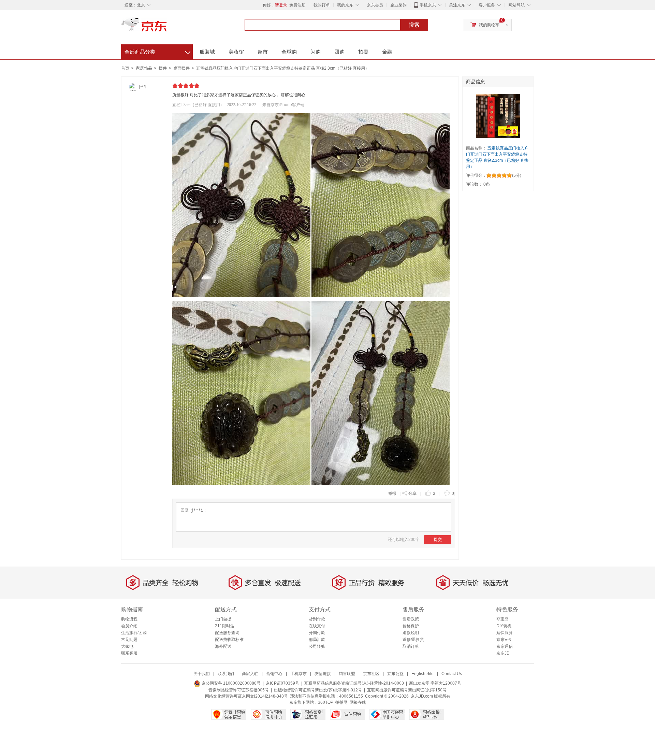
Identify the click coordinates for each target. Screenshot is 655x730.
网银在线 (358, 702)
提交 (438, 539)
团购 (339, 52)
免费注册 (297, 5)
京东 (167, 27)
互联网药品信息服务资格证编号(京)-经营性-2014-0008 (354, 683)
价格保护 (411, 626)
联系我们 (226, 673)
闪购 (315, 52)
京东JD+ (504, 653)
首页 (125, 68)
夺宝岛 (502, 619)
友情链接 (323, 673)
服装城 (207, 52)
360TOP (325, 702)
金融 (387, 52)
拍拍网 (341, 702)
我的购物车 (489, 25)
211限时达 (224, 626)
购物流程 (129, 619)
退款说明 (411, 632)
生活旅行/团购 (134, 632)
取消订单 (411, 646)
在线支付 (317, 626)
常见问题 (129, 639)
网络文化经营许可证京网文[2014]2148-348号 (246, 696)
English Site (422, 673)
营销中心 (274, 673)
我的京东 (345, 5)
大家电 (127, 646)
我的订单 (322, 5)
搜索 (414, 25)
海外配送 (223, 646)
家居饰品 (144, 68)
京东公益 (395, 673)
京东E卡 (503, 639)
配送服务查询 (227, 632)
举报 (392, 493)
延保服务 (504, 632)
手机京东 (428, 5)
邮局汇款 (317, 639)
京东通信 (504, 646)
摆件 (163, 68)
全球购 (289, 52)
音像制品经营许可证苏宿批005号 (238, 690)
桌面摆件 (182, 68)
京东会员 (375, 5)
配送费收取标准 (229, 639)
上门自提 (223, 619)
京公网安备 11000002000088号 (231, 683)
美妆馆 (236, 52)
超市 (263, 52)
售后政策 (411, 619)
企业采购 (398, 5)
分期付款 (317, 632)
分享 (412, 493)
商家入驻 (250, 673)
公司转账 (317, 646)
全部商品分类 (157, 51)
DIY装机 (503, 626)
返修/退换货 (413, 639)
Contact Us (451, 673)
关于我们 (201, 673)
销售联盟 (347, 673)
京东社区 (371, 673)
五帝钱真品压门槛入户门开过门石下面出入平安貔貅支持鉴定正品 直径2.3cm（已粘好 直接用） (282, 68)
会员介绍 (129, 626)
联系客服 (129, 653)
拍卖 (363, 52)
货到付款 (317, 619)
